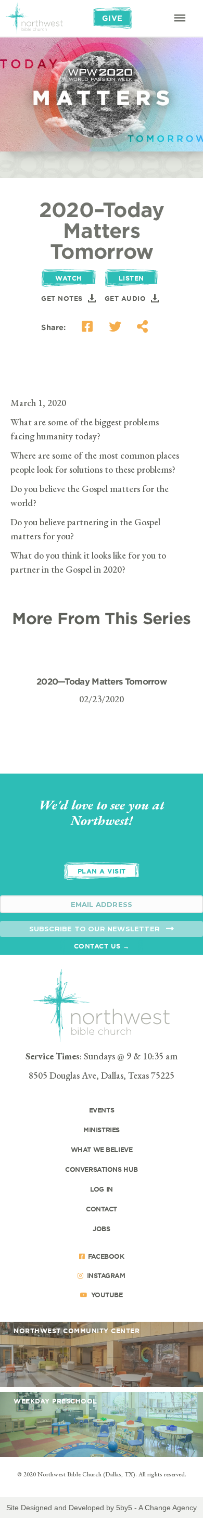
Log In (101, 1189)
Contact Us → (102, 946)
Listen (131, 278)
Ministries (101, 1129)
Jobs (101, 1228)
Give (112, 18)
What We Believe (102, 1149)
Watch (68, 278)
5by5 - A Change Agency (156, 1507)
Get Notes (62, 298)
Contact (101, 1209)
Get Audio (125, 298)
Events (101, 1110)
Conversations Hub (101, 1169)
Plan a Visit (102, 871)
